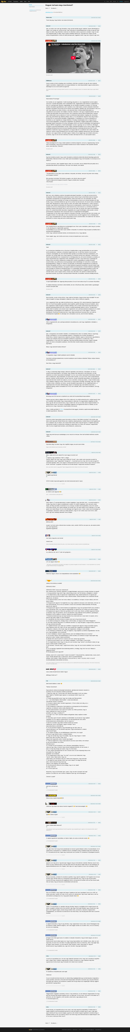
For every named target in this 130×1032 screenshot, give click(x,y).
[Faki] (51, 571)
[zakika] (47, 535)
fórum (108, 1)
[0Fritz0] (51, 452)
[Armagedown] (51, 442)
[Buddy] (51, 559)
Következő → (54, 8)
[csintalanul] (51, 319)
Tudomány (15, 1)
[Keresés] (104, 1)
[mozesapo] (51, 500)
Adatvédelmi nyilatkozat (67, 1029)
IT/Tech (10, 1)
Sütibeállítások (98, 1029)
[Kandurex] (51, 472)
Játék (21, 1)
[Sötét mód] (117, 1)
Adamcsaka (49, 17)
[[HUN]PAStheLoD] (51, 489)
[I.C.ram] (51, 804)
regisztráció (126, 1)
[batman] (51, 784)
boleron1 (48, 26)
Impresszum (75, 1029)
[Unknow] (51, 795)
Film (29, 1)
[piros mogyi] (51, 41)
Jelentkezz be (32, 9)
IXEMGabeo (49, 80)
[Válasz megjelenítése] (97, 26)
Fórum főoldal (32, 6)
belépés (121, 1)
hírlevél (114, 1)
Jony (47, 956)
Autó (25, 1)
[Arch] (51, 519)
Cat (47, 680)
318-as (62, 409)
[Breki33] (51, 669)
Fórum (80, 1029)
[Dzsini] (51, 581)
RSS (111, 1)
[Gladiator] (51, 550)
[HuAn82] (51, 823)
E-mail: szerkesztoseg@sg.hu (88, 1029)
